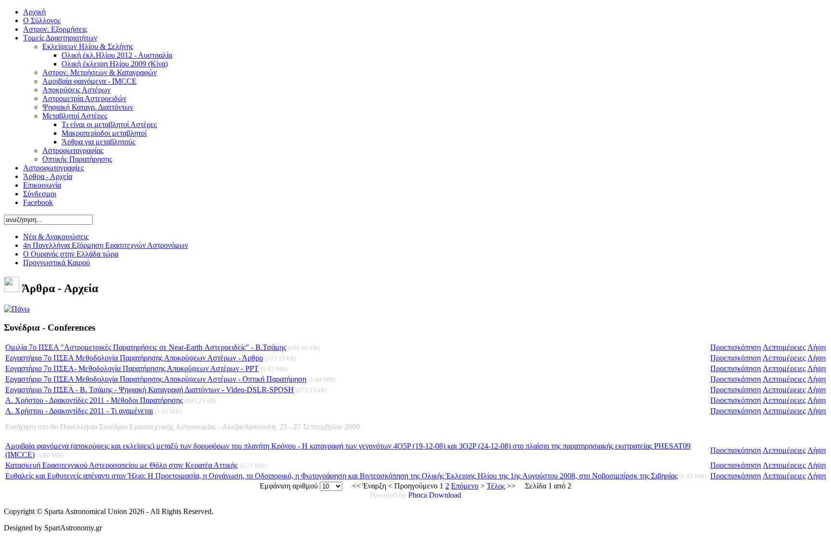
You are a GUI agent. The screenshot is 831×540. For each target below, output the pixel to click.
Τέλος (496, 486)
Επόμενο (464, 486)
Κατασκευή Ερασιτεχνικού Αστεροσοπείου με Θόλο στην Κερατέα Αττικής (121, 465)
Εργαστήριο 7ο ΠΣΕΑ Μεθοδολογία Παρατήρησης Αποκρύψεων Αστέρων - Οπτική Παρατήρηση (155, 379)
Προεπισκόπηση (735, 347)
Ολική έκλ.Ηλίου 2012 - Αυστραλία (117, 55)
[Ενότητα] (17, 309)
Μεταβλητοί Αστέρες (74, 116)
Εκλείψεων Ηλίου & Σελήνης (87, 46)
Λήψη (816, 347)
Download (445, 495)
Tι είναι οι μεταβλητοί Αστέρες (109, 124)
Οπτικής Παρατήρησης (77, 159)
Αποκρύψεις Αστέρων (76, 90)
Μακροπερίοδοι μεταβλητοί (104, 133)
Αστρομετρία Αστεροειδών (84, 98)
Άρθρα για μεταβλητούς (98, 142)
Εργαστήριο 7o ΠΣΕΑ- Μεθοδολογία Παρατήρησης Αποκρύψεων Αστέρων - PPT (132, 368)
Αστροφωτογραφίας (72, 150)
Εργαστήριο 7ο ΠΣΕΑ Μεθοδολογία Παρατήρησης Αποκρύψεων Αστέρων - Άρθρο (134, 358)
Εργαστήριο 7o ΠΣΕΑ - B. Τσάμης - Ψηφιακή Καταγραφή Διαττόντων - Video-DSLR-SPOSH (149, 390)
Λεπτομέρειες (784, 347)
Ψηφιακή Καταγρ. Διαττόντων (87, 107)
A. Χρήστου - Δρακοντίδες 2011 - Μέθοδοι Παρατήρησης (94, 400)
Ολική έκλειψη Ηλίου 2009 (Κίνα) (115, 64)
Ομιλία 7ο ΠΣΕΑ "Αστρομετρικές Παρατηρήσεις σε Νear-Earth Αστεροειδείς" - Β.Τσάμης (145, 347)
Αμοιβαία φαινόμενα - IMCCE (89, 81)
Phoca (417, 495)
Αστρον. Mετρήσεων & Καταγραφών (99, 72)
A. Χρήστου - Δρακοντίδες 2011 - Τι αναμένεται (79, 411)
